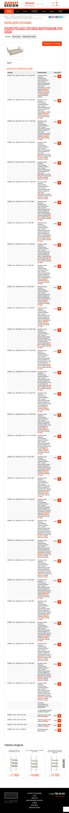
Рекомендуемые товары (29, 36)
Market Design (11, 4)
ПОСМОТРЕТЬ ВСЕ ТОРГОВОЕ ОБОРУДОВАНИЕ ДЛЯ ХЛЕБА (33, 30)
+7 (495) (27, 3)
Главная (6, 16)
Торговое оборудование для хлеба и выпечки (21, 16)
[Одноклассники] (52, 17)
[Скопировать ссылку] (64, 17)
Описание (8, 36)
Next (64, 763)
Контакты (51, 11)
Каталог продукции (9, 11)
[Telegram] (54, 17)
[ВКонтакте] (50, 17)
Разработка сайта (8, 802)
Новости (25, 11)
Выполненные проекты (34, 11)
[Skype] (61, 17)
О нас (17, 11)
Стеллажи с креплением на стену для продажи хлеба (19, 18)
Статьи (43, 11)
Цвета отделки (16, 36)
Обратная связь (60, 11)
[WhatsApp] (59, 17)
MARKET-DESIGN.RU (14, 800)
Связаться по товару (52, 43)
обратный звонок (29, 5)
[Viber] (57, 17)
